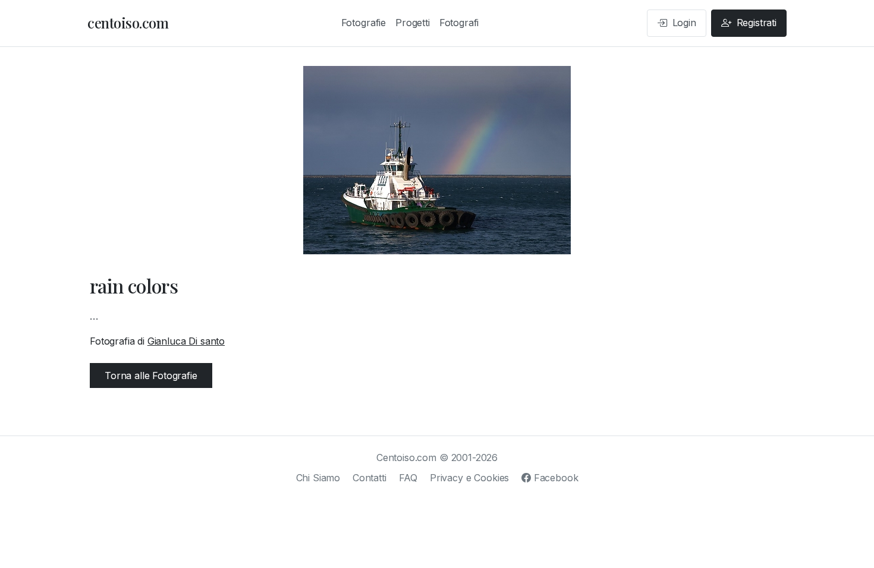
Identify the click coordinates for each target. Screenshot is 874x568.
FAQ (408, 478)
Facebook (554, 478)
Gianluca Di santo (186, 341)
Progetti (412, 23)
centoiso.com (127, 22)
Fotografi (459, 23)
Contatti (369, 478)
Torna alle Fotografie (151, 375)
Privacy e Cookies (469, 478)
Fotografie (363, 23)
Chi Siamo (318, 478)
